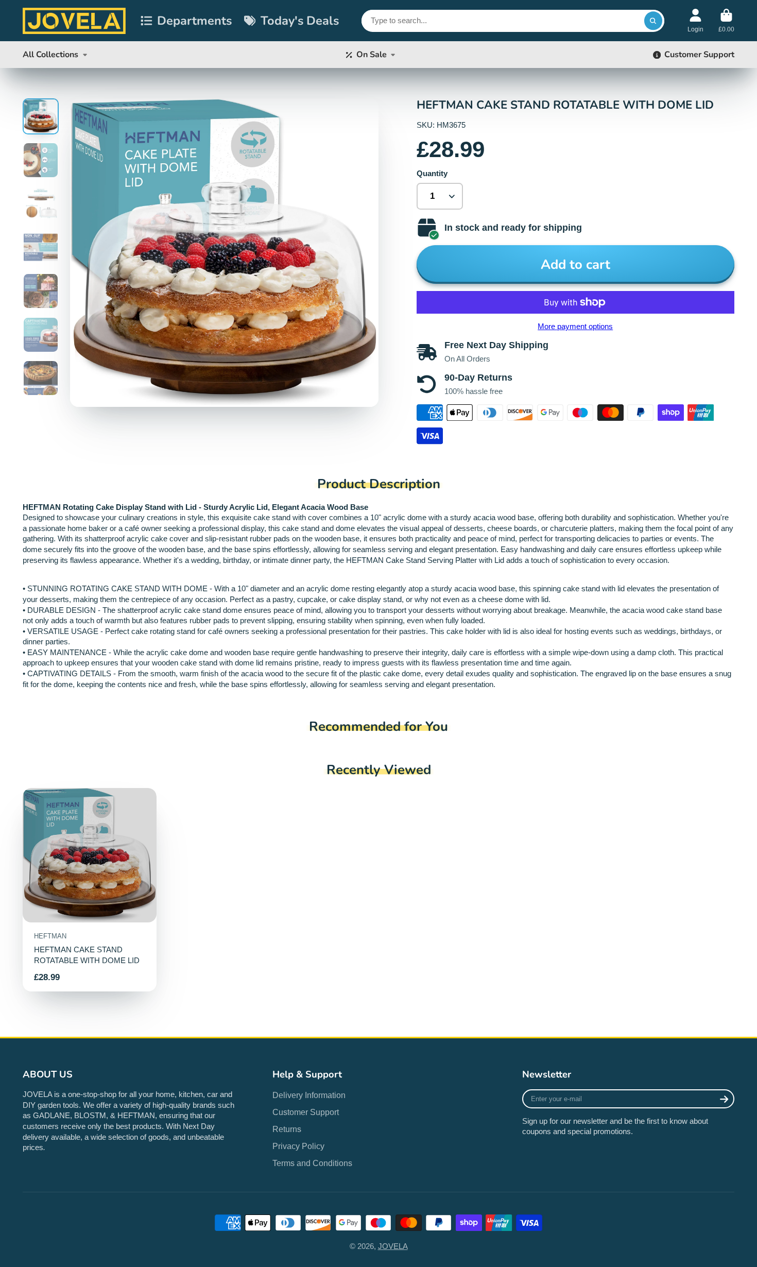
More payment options (575, 326)
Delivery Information (309, 1095)
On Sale (371, 54)
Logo (74, 20)
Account (695, 20)
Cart (726, 20)
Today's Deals (300, 20)
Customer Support (699, 54)
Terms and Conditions (312, 1163)
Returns (286, 1129)
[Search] (653, 21)
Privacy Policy (298, 1146)
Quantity (432, 173)
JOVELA (393, 1246)
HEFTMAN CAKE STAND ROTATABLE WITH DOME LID (90, 889)
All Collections (50, 54)
